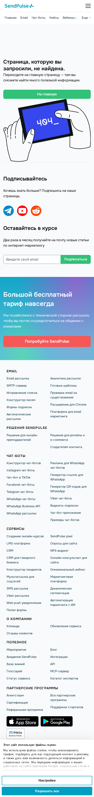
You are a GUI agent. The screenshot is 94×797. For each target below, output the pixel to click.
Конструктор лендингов (24, 569)
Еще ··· (86, 18)
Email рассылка (18, 378)
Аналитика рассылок (65, 378)
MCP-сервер (59, 671)
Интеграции (59, 657)
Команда (13, 626)
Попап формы (17, 610)
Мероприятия (16, 650)
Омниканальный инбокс (67, 569)
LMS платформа (18, 543)
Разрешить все (47, 791)
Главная (10, 18)
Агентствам (15, 695)
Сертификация (17, 702)
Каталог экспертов (64, 678)
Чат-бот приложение (65, 513)
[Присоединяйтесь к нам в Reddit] (36, 211)
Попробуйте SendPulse (47, 341)
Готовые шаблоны (63, 386)
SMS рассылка (17, 588)
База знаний (16, 664)
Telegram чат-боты (20, 492)
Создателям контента (66, 447)
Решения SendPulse (27, 428)
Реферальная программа (25, 710)
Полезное (17, 642)
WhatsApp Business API (23, 506)
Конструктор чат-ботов (24, 463)
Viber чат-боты (61, 498)
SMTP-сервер (17, 386)
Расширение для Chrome (68, 404)
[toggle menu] (88, 5)
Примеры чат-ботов (64, 520)
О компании (19, 619)
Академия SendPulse (22, 657)
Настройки (47, 780)
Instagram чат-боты (21, 470)
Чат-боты (38, 18)
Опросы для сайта (63, 543)
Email (24, 18)
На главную (47, 94)
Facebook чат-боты (21, 485)
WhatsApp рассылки (21, 513)
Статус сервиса (18, 678)
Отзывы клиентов (20, 633)
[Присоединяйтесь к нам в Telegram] (8, 211)
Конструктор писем (21, 400)
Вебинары (70, 18)
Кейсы (54, 18)
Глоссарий (14, 671)
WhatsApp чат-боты (21, 499)
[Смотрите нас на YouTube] (22, 211)
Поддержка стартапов (66, 707)
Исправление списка (22, 393)
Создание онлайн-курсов (25, 536)
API (52, 664)
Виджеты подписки (64, 505)
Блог (53, 650)
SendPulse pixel (61, 536)
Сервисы (15, 529)
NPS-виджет (59, 551)
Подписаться (75, 259)
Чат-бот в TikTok (18, 477)
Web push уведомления (24, 603)
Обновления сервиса (65, 626)
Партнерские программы (32, 688)
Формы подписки (19, 407)
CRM (10, 551)
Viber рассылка (18, 596)
